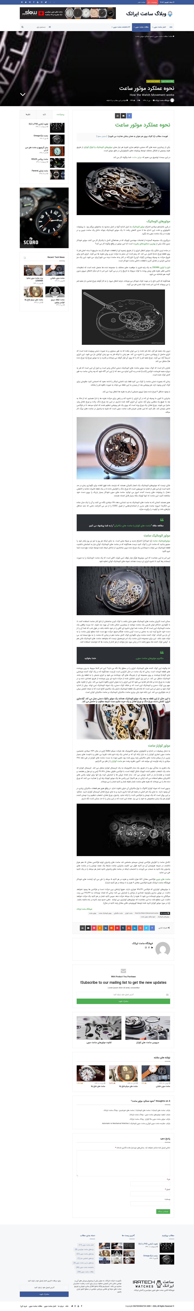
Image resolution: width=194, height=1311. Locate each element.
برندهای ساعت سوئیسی (84, 1249)
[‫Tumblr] (123, 928)
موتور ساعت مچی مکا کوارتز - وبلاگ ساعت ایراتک (147, 1119)
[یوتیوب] (38, 2)
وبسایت (167, 1199)
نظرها (28, 114)
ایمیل (167, 1189)
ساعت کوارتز (129, 913)
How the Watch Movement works (146, 913)
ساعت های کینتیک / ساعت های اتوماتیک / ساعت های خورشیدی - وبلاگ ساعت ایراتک (134, 1110)
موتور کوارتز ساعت (159, 745)
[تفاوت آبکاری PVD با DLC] (57, 128)
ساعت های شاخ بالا (138, 2)
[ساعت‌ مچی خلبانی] (156, 1073)
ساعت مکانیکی (118, 913)
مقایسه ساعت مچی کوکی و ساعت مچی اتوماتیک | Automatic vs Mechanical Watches (133, 1123)
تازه (44, 114)
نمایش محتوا (102, 136)
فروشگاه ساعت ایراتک (162, 100)
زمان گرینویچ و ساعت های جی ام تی (36, 149)
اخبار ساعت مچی (160, 27)
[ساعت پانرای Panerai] (57, 175)
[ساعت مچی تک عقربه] (104, 1261)
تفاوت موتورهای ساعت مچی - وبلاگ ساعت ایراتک (147, 1114)
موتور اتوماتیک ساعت (157, 535)
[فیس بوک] (34, 2)
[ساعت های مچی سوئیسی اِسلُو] (68, 13)
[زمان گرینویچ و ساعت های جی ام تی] (57, 151)
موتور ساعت (137, 157)
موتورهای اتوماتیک (158, 221)
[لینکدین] (134, 928)
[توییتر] (146, 928)
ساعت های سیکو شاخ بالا (128, 1086)
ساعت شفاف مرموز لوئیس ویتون (58, 301)
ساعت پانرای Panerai (40, 170)
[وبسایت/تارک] (151, 947)
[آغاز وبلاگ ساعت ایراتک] (116, 1246)
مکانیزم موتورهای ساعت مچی (150, 658)
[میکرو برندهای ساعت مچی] (129, 1246)
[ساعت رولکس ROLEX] (57, 163)
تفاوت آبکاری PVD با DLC (38, 124)
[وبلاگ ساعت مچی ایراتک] (149, 14)
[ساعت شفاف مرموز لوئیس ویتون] (55, 291)
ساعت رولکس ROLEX (40, 159)
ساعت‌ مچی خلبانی (163, 1086)
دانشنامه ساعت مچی (120, 27)
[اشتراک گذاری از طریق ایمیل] (123, 115)
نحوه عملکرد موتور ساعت (142, 125)
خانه (170, 27)
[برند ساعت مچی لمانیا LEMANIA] (33, 270)
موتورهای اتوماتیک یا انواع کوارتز (98, 147)
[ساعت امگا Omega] (57, 139)
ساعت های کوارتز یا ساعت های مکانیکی (132, 525)
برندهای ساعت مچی (85, 1254)
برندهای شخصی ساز (86, 1258)
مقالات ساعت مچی (142, 27)
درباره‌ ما (61, 1306)
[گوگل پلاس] (140, 928)
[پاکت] (94, 928)
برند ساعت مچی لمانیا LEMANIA (35, 279)
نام (168, 1179)
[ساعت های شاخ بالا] (91, 1073)
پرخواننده (60, 114)
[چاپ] (117, 115)
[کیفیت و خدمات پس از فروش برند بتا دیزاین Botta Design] (116, 1261)
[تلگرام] (46, 2)
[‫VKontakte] (105, 928)
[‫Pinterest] (117, 928)
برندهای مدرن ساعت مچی (83, 1263)
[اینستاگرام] (42, 2)
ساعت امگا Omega (41, 135)
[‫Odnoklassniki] (100, 928)
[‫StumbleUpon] (129, 928)
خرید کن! (23, 1306)
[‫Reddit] (111, 928)
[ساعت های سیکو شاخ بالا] (123, 1073)
